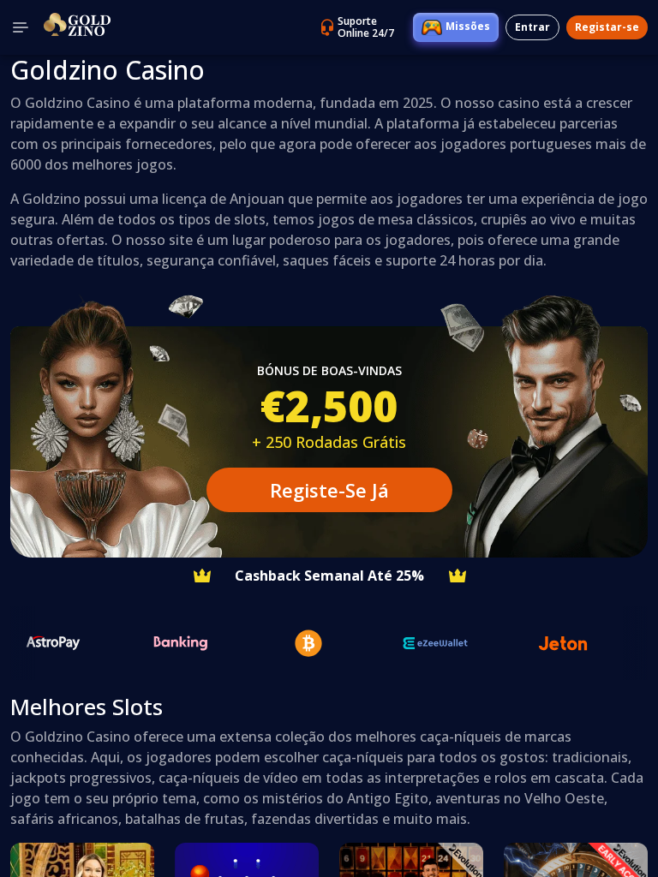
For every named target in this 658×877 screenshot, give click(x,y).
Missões (468, 26)
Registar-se (607, 27)
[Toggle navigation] (20, 27)
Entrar (532, 27)
